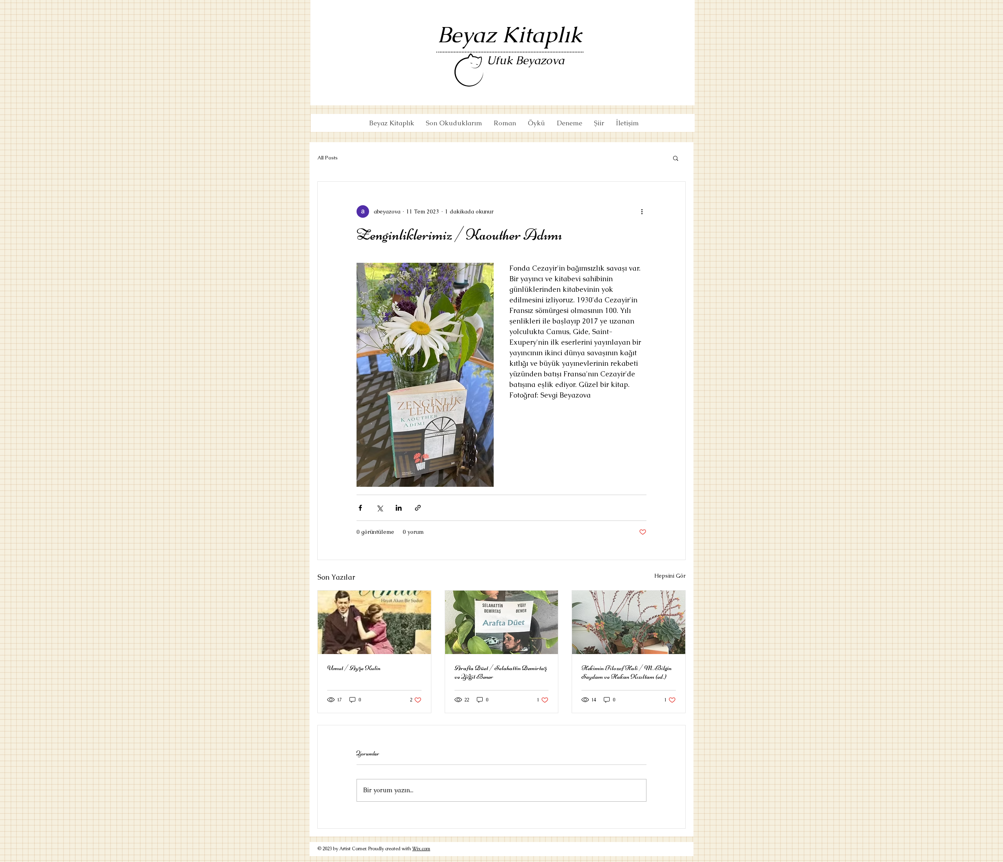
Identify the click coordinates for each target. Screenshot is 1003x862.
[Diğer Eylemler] (641, 211)
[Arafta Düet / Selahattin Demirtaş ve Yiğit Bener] (501, 622)
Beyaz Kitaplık (510, 34)
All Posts (327, 157)
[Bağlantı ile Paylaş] (418, 507)
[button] (675, 158)
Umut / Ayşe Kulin (353, 667)
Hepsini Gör (670, 575)
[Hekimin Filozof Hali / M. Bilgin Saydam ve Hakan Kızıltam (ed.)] (628, 622)
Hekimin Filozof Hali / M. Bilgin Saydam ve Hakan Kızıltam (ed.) (626, 672)
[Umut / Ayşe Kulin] (374, 622)
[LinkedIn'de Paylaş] (398, 507)
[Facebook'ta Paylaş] (360, 507)
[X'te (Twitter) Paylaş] (379, 507)
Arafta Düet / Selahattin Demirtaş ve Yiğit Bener (500, 672)
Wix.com (421, 849)
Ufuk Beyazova (525, 60)
